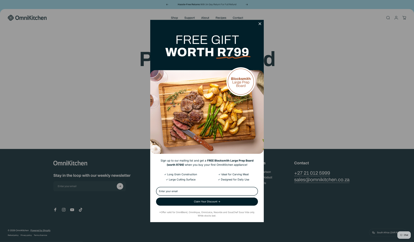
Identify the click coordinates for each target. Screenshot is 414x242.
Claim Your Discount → (207, 201)
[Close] (260, 24)
